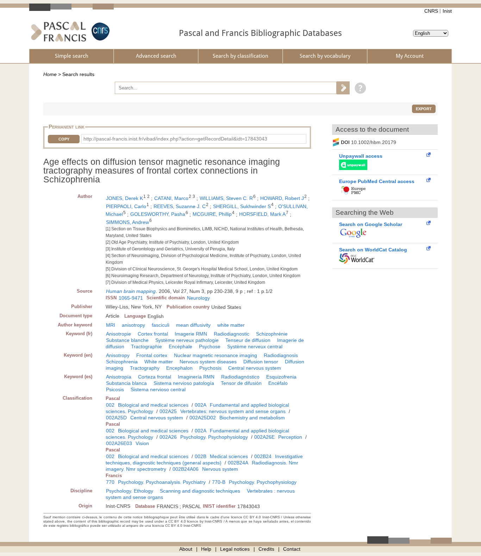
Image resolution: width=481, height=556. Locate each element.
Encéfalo (278, 383)
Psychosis (210, 368)
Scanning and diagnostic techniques (200, 491)
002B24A (238, 463)
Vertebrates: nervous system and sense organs (233, 411)
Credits (266, 549)
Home (50, 74)
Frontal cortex (151, 355)
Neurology (198, 298)
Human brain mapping (131, 291)
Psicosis (115, 389)
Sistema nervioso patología (184, 383)
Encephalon (179, 368)
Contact (291, 549)
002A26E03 (119, 443)
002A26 (168, 437)
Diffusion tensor (260, 361)
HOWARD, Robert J (282, 198)
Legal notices (235, 549)
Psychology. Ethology (129, 491)
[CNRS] (99, 31)
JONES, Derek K (124, 198)
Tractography (145, 368)
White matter (158, 361)
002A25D (116, 417)
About (185, 549)
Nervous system (220, 469)
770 (110, 482)
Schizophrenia (122, 361)
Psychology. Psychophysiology (214, 437)
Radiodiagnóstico (240, 377)
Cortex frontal (153, 334)
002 (110, 405)
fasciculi (160, 325)
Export (424, 109)
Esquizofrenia (281, 377)
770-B (218, 482)
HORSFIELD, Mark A (262, 214)
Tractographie (146, 346)
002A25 (168, 411)
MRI (110, 325)
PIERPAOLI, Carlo (126, 206)
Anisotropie (118, 334)
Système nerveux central (254, 346)
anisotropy (133, 325)
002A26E (264, 437)
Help (206, 549)
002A (200, 405)
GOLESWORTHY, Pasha (157, 214)
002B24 (262, 456)
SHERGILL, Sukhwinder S (242, 206)
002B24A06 (186, 469)
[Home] (58, 31)
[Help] (358, 87)
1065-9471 (131, 298)
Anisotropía (118, 377)
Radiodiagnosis (281, 355)
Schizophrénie (272, 334)
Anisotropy (118, 355)
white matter (231, 325)
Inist (447, 11)
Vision (142, 443)
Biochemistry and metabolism (252, 417)
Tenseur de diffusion (247, 340)
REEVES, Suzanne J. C (180, 206)
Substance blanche (127, 340)
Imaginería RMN (196, 377)
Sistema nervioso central (158, 389)
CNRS (431, 11)
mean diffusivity (193, 325)
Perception (290, 437)
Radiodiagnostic (231, 334)
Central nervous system (254, 368)
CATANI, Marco (171, 198)
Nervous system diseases (208, 361)
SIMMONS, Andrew (127, 222)
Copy (63, 139)
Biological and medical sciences (153, 405)
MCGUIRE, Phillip (212, 214)
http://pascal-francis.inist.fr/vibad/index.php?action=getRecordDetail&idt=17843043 (175, 139)
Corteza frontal (154, 377)
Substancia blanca (126, 383)
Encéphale (180, 346)
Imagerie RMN (191, 334)
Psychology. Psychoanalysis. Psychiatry (162, 482)
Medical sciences (229, 456)
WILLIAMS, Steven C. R (226, 198)
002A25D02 (202, 417)
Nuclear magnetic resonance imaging (215, 355)
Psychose (209, 346)
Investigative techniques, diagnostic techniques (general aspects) (204, 460)
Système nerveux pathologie (187, 340)
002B (200, 456)
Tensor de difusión (241, 383)
